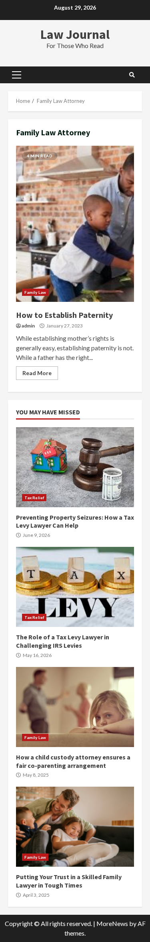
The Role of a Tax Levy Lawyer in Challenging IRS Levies (75, 587)
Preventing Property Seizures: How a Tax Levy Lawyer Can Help (75, 467)
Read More (37, 373)
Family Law (35, 292)
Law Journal (75, 34)
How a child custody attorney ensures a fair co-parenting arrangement (75, 707)
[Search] (132, 74)
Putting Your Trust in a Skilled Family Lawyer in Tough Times (75, 827)
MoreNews (112, 923)
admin (28, 326)
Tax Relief (34, 497)
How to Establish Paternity (75, 224)
